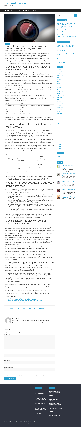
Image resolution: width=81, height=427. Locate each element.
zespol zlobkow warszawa (39, 412)
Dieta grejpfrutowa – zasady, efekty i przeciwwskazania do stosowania (68, 167)
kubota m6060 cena (41, 398)
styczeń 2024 (59, 81)
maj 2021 (59, 105)
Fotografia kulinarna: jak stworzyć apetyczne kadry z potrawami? (55, 404)
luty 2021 (59, 111)
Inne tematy (59, 158)
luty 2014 (59, 148)
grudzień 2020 (60, 115)
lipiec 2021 (59, 101)
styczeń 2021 (59, 113)
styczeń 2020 (59, 136)
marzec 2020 (59, 133)
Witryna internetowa (9, 367)
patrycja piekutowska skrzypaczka (40, 404)
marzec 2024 (59, 77)
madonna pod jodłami (40, 400)
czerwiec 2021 (60, 103)
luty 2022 (59, 87)
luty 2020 (59, 134)
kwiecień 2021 (60, 107)
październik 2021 (60, 95)
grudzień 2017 (60, 140)
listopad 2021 (59, 93)
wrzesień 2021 (60, 97)
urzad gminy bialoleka (38, 409)
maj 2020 (59, 129)
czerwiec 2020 (60, 127)
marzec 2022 (59, 85)
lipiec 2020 (59, 125)
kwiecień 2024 (60, 75)
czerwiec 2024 (60, 71)
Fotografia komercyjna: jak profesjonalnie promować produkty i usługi (25, 300)
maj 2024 (59, 73)
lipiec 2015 (59, 146)
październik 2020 (60, 119)
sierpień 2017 (59, 142)
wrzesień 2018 (60, 138)
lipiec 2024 (59, 69)
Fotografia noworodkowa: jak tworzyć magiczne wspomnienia (23, 298)
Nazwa (6, 353)
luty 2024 (59, 79)
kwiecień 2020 (60, 131)
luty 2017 (59, 144)
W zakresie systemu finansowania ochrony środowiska (53, 399)
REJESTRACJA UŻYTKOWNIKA (29, 10)
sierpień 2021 (59, 99)
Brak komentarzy (23, 50)
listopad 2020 (59, 117)
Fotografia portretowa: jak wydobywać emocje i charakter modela (24, 302)
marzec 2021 (59, 109)
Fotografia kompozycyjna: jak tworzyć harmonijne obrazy (22, 299)
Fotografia (8, 43)
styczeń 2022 (59, 89)
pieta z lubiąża (37, 405)
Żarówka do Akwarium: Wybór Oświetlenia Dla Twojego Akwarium (55, 410)
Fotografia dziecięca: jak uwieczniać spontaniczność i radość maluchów (24, 308)
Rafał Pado (16, 50)
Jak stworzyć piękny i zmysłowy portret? (43, 314)
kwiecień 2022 (60, 83)
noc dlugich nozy (42, 403)
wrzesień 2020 (60, 121)
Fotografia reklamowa (19, 3)
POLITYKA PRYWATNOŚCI (16, 10)
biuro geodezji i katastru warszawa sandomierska (40, 393)
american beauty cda (38, 390)
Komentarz (7, 334)
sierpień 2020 (59, 123)
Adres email (7, 360)
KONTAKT (7, 10)
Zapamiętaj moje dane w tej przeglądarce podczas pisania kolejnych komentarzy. (25, 375)
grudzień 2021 (60, 91)
